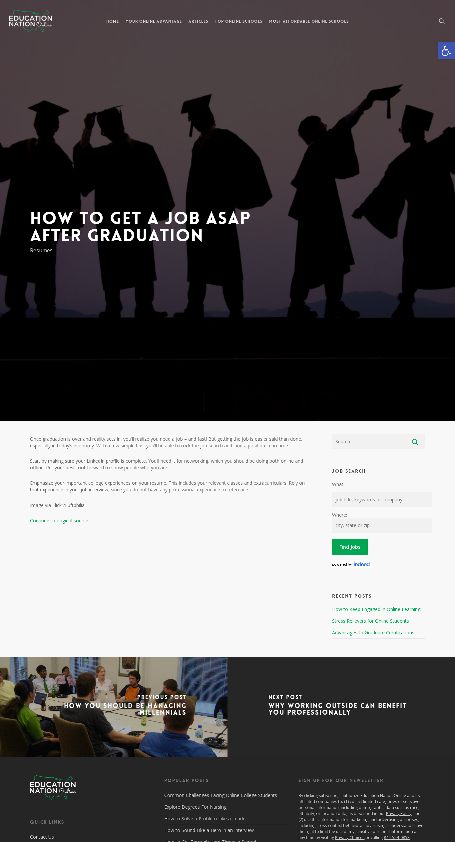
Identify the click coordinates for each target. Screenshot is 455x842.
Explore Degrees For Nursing (195, 807)
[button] (446, 50)
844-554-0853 (397, 837)
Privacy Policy (398, 813)
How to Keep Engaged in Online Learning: (376, 609)
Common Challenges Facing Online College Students (220, 795)
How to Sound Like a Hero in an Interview (209, 830)
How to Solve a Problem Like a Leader (205, 818)
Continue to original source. (59, 520)
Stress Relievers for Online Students (370, 621)
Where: (339, 515)
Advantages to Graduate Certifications (373, 632)
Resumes (41, 250)
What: (338, 484)
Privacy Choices (349, 837)
